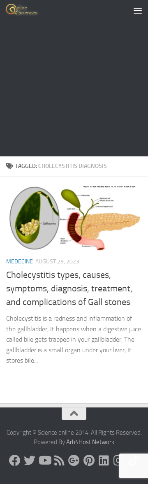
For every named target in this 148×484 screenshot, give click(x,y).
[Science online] (15, 460)
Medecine (19, 261)
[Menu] (137, 10)
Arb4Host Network (90, 442)
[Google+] (74, 460)
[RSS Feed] (59, 460)
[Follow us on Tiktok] (133, 460)
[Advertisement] (74, 78)
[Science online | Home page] (28, 10)
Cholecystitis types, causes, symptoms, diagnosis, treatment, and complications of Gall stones (69, 288)
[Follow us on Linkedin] (103, 460)
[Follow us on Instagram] (118, 460)
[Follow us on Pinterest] (89, 460)
